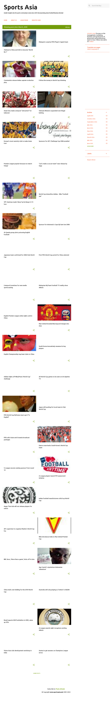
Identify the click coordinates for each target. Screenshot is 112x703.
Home (5, 20)
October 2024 (91, 119)
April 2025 (90, 116)
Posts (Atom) (60, 689)
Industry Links (36, 20)
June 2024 (90, 128)
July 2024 (90, 125)
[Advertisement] (78, 57)
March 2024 (90, 137)
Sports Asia (20, 7)
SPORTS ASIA (91, 33)
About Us (14, 20)
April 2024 (90, 134)
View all (67, 27)
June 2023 (90, 143)
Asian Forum (24, 20)
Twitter (91, 41)
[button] (34, 56)
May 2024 (90, 131)
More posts (36, 673)
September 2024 (92, 122)
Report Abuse (91, 160)
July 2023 (89, 140)
